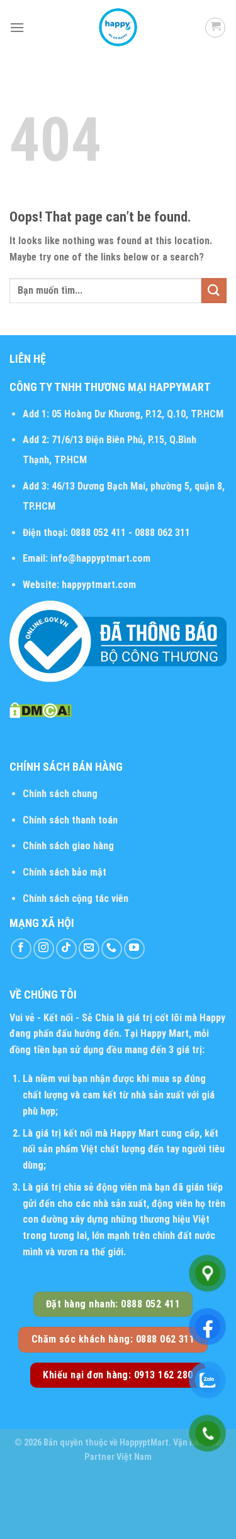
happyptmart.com (99, 585)
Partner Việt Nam (118, 1457)
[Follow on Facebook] (21, 948)
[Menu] (17, 27)
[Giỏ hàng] (215, 28)
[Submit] (214, 290)
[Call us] (111, 948)
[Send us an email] (89, 948)
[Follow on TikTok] (66, 948)
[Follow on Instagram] (43, 948)
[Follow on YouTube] (134, 948)
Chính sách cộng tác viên (75, 898)
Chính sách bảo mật (64, 872)
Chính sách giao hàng (68, 846)
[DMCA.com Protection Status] (40, 710)
